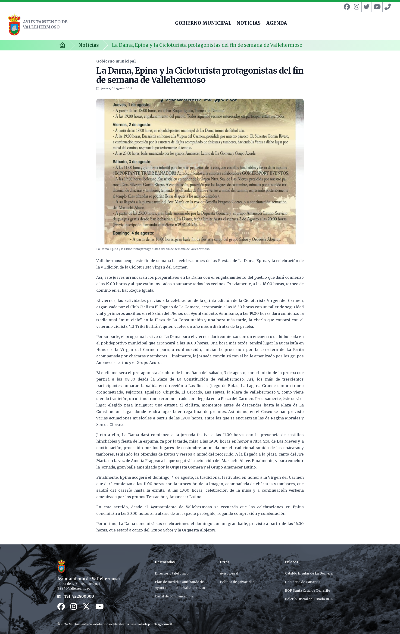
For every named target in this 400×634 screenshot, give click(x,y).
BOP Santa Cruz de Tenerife (307, 590)
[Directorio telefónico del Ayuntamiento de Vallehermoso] (387, 7)
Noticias (88, 45)
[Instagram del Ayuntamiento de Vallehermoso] (355, 7)
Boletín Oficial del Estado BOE (309, 599)
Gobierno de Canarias (302, 582)
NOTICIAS (249, 23)
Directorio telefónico (172, 573)
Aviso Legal (229, 573)
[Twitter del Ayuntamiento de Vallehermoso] (366, 7)
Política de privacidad (237, 582)
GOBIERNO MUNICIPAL (203, 23)
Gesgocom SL (163, 624)
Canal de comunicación (174, 596)
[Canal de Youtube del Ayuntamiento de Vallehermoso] (376, 7)
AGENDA (276, 23)
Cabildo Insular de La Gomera (309, 573)
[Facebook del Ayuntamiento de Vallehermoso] (346, 7)
